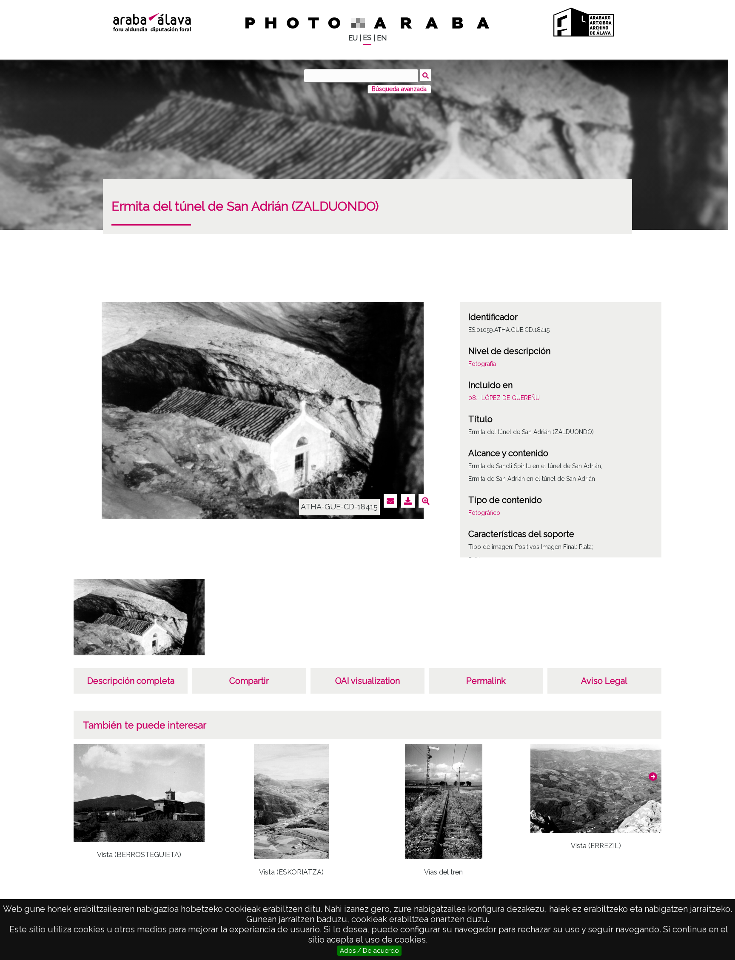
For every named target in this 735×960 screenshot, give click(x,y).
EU (353, 38)
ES (367, 38)
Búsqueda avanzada (399, 89)
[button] (653, 776)
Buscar (425, 75)
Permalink (486, 681)
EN (382, 38)
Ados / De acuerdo (369, 950)
